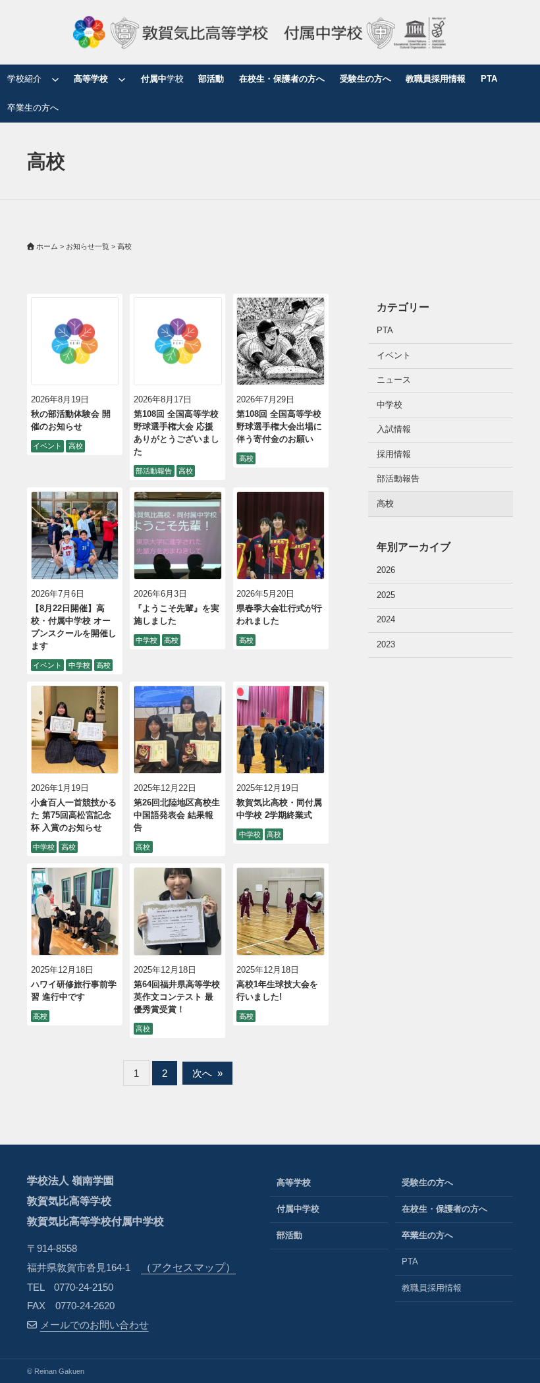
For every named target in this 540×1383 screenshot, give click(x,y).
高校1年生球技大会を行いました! (277, 991)
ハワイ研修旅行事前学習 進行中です (74, 991)
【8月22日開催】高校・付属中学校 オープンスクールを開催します (74, 627)
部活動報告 (154, 471)
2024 (386, 619)
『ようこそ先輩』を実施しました (176, 615)
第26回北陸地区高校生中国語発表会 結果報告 (177, 815)
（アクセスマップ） (188, 1267)
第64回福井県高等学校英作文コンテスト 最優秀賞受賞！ (177, 997)
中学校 (79, 665)
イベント (47, 446)
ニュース (394, 380)
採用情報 (394, 454)
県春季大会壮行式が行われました (279, 615)
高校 (75, 446)
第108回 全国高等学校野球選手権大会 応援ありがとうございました (176, 433)
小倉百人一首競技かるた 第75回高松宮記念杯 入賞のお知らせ (74, 815)
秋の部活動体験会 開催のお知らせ (71, 420)
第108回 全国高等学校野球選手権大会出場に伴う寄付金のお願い (279, 427)
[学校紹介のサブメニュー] (55, 79)
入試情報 (394, 429)
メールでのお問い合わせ (94, 1324)
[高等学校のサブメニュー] (122, 79)
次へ (207, 1073)
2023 (386, 644)
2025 (386, 595)
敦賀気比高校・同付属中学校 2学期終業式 (279, 809)
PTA (385, 330)
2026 (386, 570)
